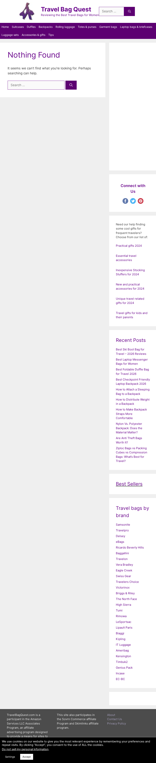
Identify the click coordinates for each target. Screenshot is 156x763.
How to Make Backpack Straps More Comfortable (131, 414)
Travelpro (122, 530)
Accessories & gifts (33, 34)
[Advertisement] (133, 106)
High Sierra (123, 604)
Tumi (119, 610)
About (111, 715)
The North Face (126, 599)
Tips (51, 34)
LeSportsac (123, 622)
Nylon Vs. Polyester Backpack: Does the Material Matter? (129, 428)
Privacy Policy (116, 723)
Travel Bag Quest (66, 9)
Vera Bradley (124, 564)
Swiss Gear (123, 576)
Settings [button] (10, 756)
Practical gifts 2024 (129, 245)
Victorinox (123, 587)
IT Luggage (123, 645)
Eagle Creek (124, 570)
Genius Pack (124, 667)
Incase (120, 673)
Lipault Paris (124, 627)
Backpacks (46, 26)
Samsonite (123, 524)
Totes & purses (87, 26)
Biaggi (120, 633)
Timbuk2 (122, 662)
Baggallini (122, 553)
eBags (120, 542)
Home (5, 26)
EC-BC (120, 679)
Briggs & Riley (125, 593)
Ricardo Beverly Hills (130, 547)
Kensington (123, 656)
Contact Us (114, 719)
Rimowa (121, 616)
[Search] (129, 11)
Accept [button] (26, 756)
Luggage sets (10, 34)
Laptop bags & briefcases (136, 26)
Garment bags (108, 26)
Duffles (31, 26)
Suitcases (18, 26)
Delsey (120, 536)
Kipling (120, 639)
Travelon (122, 559)
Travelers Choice (127, 582)
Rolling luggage (65, 26)
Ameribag (122, 650)
